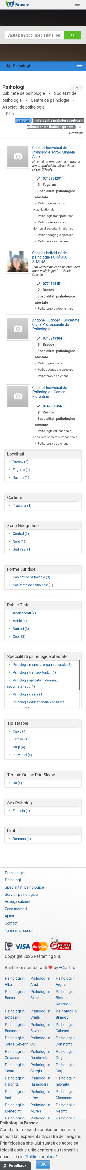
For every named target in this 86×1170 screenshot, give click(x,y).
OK (43, 1164)
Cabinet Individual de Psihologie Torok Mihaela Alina (53, 152)
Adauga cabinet (17, 901)
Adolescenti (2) (24, 613)
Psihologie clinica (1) (28, 694)
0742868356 (52, 406)
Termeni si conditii (20, 930)
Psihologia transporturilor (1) (34, 672)
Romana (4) (22, 839)
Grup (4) (19, 747)
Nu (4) (17, 783)
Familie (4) (21, 739)
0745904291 (52, 178)
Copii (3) (19, 636)
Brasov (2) (20, 462)
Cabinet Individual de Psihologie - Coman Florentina (49, 392)
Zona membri (16, 909)
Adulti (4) (20, 621)
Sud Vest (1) (22, 549)
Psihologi (13, 880)
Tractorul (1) (22, 506)
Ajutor (9, 916)
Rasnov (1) (21, 478)
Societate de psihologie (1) (33, 585)
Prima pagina (16, 873)
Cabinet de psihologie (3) (31, 577)
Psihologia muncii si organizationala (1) (42, 665)
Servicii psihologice (21, 894)
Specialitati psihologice (24, 887)
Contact (11, 923)
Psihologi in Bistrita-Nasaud (65, 997)
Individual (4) (22, 755)
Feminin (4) (21, 811)
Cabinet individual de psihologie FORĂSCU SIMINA (50, 257)
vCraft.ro (67, 967)
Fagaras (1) (21, 470)
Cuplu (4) (20, 731)
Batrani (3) (21, 629)
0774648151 (52, 284)
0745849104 (52, 338)
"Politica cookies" (40, 1156)
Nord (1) (19, 541)
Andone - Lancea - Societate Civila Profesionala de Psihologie (56, 324)
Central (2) (21, 534)
